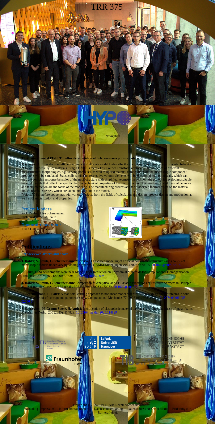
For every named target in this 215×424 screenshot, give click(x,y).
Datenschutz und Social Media (148, 409)
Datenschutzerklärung (108, 409)
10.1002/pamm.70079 (128, 286)
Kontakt (30, 409)
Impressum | (49, 409)
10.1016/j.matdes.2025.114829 (96, 312)
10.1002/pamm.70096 (89, 276)
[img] (107, 52)
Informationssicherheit (73, 409)
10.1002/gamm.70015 (166, 265)
